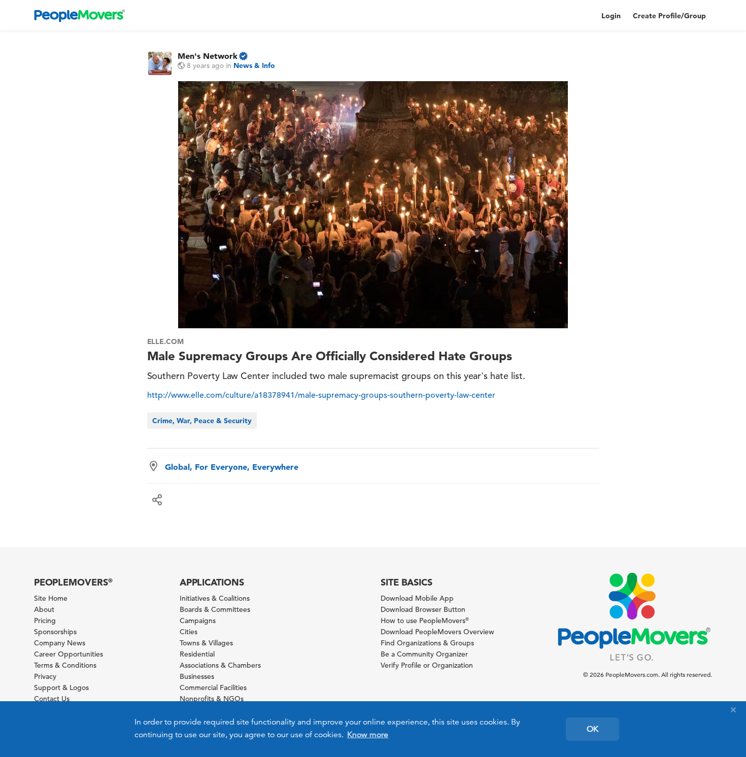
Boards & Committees (215, 609)
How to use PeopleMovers (425, 620)
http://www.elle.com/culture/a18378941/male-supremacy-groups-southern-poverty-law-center (321, 395)
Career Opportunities (68, 654)
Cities (188, 631)
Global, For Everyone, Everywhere (231, 467)
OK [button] (592, 729)
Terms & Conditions (65, 665)
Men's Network (208, 56)
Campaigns (198, 620)
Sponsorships (55, 631)
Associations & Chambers (220, 665)
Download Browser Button (423, 609)
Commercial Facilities (213, 687)
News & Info (254, 65)
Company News (59, 642)
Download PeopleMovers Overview (437, 631)
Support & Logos (61, 687)
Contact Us (52, 698)
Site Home (50, 598)
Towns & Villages (206, 642)
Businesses (197, 676)
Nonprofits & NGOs (212, 698)
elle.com (165, 341)
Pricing (45, 620)
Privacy (45, 676)
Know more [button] (367, 735)
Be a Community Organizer (424, 654)
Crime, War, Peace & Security (202, 420)
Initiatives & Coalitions (215, 598)
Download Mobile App (417, 598)
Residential (197, 654)
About (44, 609)
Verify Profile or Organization (427, 665)
